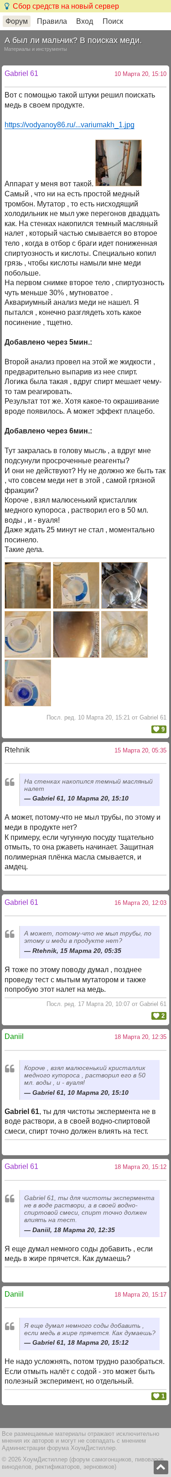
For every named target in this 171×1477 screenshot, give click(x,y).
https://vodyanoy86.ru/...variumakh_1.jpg (70, 125)
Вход (84, 21)
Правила (52, 21)
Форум (16, 21)
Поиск (113, 21)
